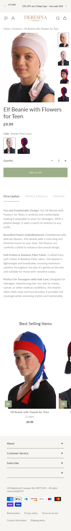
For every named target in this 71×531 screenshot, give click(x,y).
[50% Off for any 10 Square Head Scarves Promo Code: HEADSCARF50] (35, 6)
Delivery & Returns (36, 196)
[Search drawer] (57, 18)
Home (7, 28)
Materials (58, 196)
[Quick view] (8, 403)
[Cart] (64, 18)
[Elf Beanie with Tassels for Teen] (29, 369)
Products (17, 28)
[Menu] (6, 18)
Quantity (8, 160)
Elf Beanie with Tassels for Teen (30, 412)
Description (11, 196)
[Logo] (35, 18)
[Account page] (13, 18)
